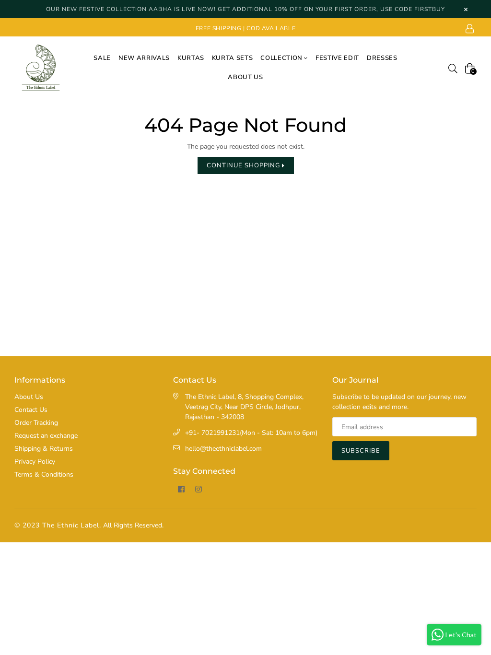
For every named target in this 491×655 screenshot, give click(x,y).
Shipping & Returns (43, 448)
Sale (102, 58)
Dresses (382, 58)
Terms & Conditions (43, 474)
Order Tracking (36, 422)
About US (245, 77)
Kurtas (190, 58)
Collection (282, 58)
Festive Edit (337, 58)
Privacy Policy (34, 461)
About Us (28, 396)
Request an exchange (46, 435)
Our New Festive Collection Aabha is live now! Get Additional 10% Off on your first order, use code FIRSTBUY (245, 9)
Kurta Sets (232, 58)
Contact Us (30, 409)
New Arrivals (144, 58)
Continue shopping (244, 165)
